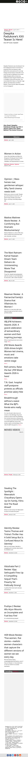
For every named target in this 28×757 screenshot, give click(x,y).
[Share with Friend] (18, 755)
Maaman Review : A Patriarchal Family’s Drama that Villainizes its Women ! (13, 300)
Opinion (17, 164)
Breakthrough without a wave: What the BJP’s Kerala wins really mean (12, 404)
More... (9, 341)
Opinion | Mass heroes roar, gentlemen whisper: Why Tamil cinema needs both (14, 185)
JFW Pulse (6, 164)
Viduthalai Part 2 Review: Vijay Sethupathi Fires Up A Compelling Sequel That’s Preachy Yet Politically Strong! (13, 576)
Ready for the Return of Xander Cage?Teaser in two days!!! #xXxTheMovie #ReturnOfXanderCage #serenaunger (13, 116)
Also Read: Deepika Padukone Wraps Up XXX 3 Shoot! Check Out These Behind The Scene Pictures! (13, 127)
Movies (6, 29)
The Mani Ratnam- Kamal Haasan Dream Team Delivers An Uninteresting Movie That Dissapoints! (13, 262)
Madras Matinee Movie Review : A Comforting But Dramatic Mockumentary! (12, 223)
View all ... (21, 432)
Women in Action (12, 153)
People (10, 474)
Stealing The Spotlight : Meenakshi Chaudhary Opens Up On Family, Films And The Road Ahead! (13, 497)
